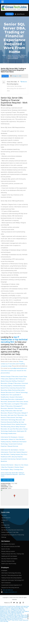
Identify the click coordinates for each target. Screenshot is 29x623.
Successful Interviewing (8, 459)
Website (24, 81)
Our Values (24, 465)
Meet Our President (8, 467)
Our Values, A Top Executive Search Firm (12, 530)
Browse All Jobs (5, 527)
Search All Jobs (5, 549)
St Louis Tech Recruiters (15, 429)
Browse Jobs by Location (8, 551)
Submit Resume (22, 452)
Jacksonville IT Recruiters (15, 401)
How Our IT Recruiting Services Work (11, 575)
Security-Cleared (17, 456)
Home (4, 55)
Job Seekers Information (8, 544)
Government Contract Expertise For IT (11, 585)
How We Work (20, 439)
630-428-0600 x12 (8, 590)
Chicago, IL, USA (16, 76)
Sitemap (3, 537)
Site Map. (5, 621)
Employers (4, 570)
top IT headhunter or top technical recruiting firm (14, 339)
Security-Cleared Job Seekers (9, 558)
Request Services (13, 446)
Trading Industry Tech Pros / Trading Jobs (12, 553)
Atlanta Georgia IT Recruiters (10, 376)
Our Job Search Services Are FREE (10, 546)
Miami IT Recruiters (7, 406)
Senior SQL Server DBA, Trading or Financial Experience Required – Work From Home (13, 474)
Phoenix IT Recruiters (14, 413)
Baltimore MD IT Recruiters (17, 378)
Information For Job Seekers (9, 450)
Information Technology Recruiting (11, 573)
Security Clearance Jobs (7, 561)
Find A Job (12, 452)
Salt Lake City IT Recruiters (16, 415)
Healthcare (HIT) (6, 456)
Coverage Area (18, 469)
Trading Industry (6, 441)
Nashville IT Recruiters (14, 408)
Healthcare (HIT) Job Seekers (9, 556)
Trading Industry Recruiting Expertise (11, 577)
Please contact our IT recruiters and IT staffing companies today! (13, 364)
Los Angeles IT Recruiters (19, 404)
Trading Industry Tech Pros (18, 454)
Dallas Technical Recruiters (16, 390)
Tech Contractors (6, 582)
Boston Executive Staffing (9, 381)
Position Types (19, 467)
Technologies (5, 469)
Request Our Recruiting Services (10, 587)
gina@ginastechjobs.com (19, 368)
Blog (11, 469)
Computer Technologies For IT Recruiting (12, 534)
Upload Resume (20, 14)
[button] (14, 496)
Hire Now (9, 14)
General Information (7, 465)
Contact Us (4, 520)
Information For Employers (9, 437)
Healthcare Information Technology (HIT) (12, 580)
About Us (12, 439)
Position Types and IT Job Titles (9, 532)
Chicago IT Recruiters (14, 383)
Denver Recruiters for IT (8, 392)
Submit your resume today (8, 563)
